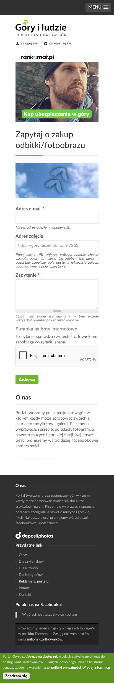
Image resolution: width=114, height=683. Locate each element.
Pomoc (24, 588)
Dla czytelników (31, 561)
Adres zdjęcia (29, 236)
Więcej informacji (96, 667)
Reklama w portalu (33, 581)
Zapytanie (27, 275)
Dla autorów (28, 568)
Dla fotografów (31, 575)
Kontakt (25, 595)
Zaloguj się (28, 43)
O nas (23, 555)
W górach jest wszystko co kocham (49, 614)
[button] (98, 7)
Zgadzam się (16, 676)
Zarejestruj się (60, 43)
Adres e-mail (30, 209)
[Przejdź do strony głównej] (40, 28)
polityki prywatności (66, 667)
